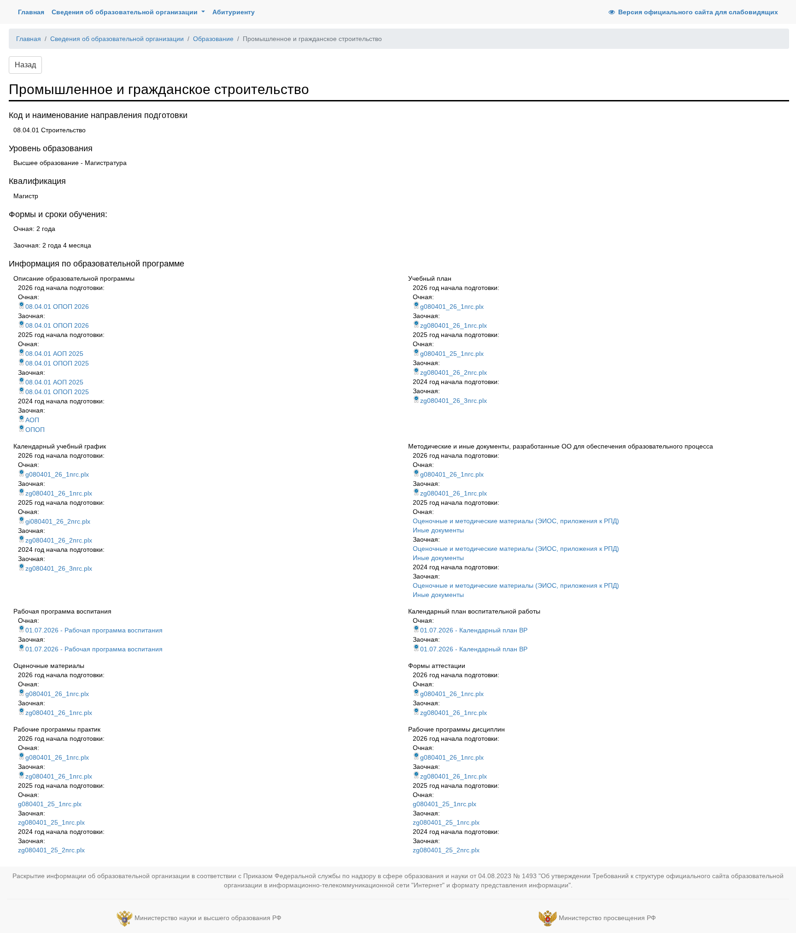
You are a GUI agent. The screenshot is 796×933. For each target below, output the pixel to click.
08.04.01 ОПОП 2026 (57, 306)
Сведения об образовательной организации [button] (125, 12)
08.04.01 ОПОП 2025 (57, 363)
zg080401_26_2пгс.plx (453, 372)
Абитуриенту (233, 12)
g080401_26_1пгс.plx (452, 306)
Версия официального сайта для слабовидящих (697, 12)
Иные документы (438, 530)
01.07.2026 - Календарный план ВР (473, 630)
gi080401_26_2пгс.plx (57, 521)
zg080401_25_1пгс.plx (51, 822)
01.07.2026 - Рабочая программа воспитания (94, 630)
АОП (32, 420)
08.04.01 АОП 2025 (54, 353)
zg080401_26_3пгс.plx (453, 400)
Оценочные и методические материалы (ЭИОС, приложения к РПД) (516, 521)
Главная (33, 12)
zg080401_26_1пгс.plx (453, 325)
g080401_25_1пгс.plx (452, 353)
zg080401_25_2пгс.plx (51, 850)
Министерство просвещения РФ (607, 917)
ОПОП (35, 429)
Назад (25, 65)
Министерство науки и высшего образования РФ (208, 917)
